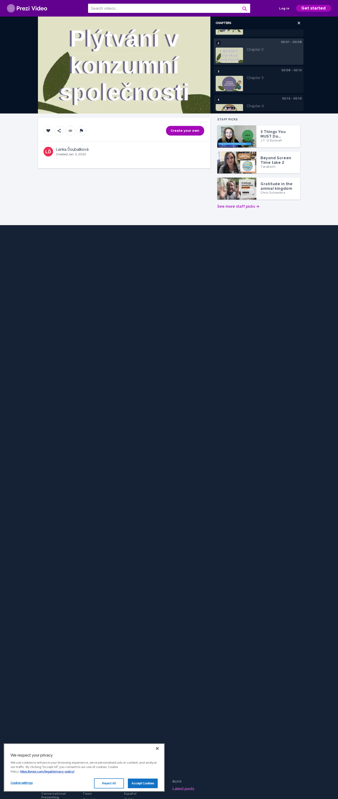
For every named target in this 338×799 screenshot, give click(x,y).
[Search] (244, 8)
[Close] (157, 748)
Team (87, 793)
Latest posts (183, 789)
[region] (84, 767)
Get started (313, 8)
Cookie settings (22, 783)
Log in (284, 8)
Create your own (185, 130)
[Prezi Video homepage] (27, 8)
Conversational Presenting (53, 795)
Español (130, 793)
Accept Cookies (143, 783)
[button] (299, 23)
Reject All (109, 783)
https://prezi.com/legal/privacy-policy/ (47, 771)
